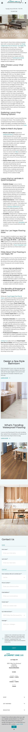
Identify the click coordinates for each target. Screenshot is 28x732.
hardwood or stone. (18, 58)
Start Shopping (12, 519)
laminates (21, 222)
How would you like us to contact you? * (12, 573)
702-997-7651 (14, 11)
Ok (14, 726)
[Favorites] (22, 2)
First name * (5, 549)
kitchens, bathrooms (14, 206)
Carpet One (4, 17)
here (25, 125)
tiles (16, 152)
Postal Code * (5, 601)
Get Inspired (7, 703)
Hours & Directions (14, 667)
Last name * (5, 559)
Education (6, 710)
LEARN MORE (4, 378)
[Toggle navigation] (2, 3)
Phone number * (6, 582)
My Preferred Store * (7, 611)
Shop (4, 697)
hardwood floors (8, 134)
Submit (14, 648)
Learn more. (19, 724)
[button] (20, 2)
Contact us (4, 341)
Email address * (5, 592)
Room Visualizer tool (20, 245)
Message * (4, 620)
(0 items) (25, 2)
